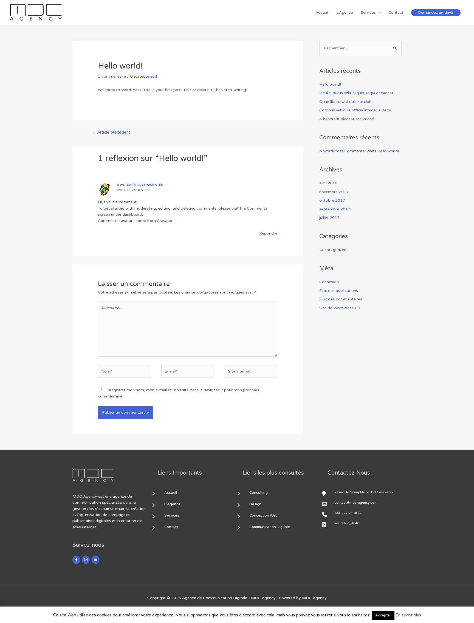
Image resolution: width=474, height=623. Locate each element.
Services (368, 12)
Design (255, 504)
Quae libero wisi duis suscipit (345, 101)
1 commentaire (112, 76)
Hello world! (330, 84)
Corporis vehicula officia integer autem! (355, 110)
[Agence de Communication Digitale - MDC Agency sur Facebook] (76, 560)
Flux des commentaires (340, 299)
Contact (396, 12)
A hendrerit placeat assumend (346, 119)
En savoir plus (408, 615)
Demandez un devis (436, 12)
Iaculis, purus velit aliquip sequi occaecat (356, 93)
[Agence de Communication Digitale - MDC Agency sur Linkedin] (95, 560)
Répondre (268, 233)
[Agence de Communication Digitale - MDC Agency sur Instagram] (86, 560)
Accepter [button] (383, 615)
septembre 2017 (334, 209)
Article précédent (111, 132)
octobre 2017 (332, 200)
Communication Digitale (269, 527)
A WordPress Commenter (140, 185)
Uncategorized (143, 76)
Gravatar (165, 220)
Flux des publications (338, 290)
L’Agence (344, 12)
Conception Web (263, 515)
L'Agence (172, 504)
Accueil (322, 12)
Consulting (258, 492)
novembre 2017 (334, 192)
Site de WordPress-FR (339, 308)
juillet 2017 (329, 217)
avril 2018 (328, 183)
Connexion (329, 282)
